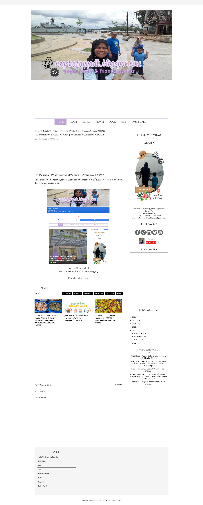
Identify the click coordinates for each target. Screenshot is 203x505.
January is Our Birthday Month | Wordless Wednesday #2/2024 (76, 318)
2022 (134, 330)
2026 (134, 317)
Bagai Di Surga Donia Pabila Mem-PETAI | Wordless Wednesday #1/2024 (105, 319)
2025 (134, 320)
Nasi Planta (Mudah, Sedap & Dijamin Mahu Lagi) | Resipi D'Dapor (148, 357)
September (138, 343)
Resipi (124, 121)
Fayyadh (41, 482)
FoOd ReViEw (43, 486)
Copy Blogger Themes (114, 500)
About (73, 121)
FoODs (41, 490)
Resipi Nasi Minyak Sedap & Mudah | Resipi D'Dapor (148, 370)
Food (112, 121)
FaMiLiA (41, 478)
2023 (134, 327)
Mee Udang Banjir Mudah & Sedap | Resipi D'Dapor (148, 383)
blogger (118, 385)
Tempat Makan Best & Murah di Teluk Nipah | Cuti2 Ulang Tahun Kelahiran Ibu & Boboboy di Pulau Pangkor (148, 376)
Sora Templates (93, 500)
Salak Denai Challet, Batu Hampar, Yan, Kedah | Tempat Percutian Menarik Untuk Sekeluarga (148, 363)
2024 (134, 323)
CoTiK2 (40, 469)
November (138, 336)
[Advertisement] (101, 97)
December (138, 333)
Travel (100, 121)
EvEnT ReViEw (43, 473)
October (137, 340)
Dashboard (139, 121)
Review (86, 121)
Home (60, 121)
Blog (40, 465)
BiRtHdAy (42, 461)
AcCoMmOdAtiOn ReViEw (48, 457)
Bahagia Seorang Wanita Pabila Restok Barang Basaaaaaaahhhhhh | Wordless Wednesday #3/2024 (47, 320)
